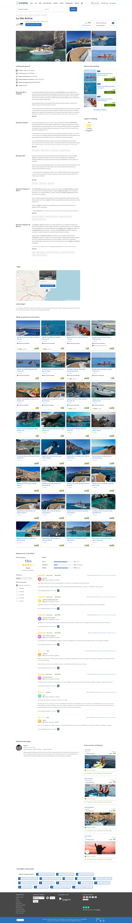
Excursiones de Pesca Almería (61, 887)
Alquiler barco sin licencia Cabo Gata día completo (77, 511)
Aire (36, 3)
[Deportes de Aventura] (22, 3)
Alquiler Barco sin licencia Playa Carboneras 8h (101, 400)
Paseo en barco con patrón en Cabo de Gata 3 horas (53, 400)
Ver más (109, 79)
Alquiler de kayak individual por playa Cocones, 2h (53, 429)
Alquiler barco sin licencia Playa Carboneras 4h (101, 338)
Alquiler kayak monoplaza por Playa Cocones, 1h (27, 429)
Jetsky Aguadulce (89, 807)
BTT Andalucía (43, 183)
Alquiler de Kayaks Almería (46, 874)
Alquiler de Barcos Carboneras (39, 255)
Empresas (105, 3)
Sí (58, 590)
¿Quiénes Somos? (19, 897)
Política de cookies (20, 913)
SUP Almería (69, 878)
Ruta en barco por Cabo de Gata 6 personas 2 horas (102, 457)
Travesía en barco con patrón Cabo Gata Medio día (102, 511)
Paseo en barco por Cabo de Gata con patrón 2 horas (52, 370)
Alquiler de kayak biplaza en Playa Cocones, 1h (102, 370)
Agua (31, 3)
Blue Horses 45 (89, 778)
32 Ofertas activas (86, 25)
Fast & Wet (88, 749)
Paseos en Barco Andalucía (52, 216)
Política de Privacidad (20, 911)
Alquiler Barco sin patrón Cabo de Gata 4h (26, 484)
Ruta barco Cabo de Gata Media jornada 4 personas (76, 370)
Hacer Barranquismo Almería (67, 883)
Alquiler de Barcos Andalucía (53, 252)
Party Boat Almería (42, 887)
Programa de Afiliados (20, 905)
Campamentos (68, 3)
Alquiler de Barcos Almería (68, 252)
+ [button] (17, 272)
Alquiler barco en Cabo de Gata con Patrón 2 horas (102, 429)
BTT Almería (51, 183)
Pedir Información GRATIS (33, 24)
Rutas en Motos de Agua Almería (51, 878)
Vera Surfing (88, 836)
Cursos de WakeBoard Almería (84, 887)
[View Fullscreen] (18, 278)
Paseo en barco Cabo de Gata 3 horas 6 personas (78, 484)
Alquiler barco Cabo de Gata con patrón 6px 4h (26, 539)
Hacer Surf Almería (87, 883)
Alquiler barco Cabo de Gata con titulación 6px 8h (51, 539)
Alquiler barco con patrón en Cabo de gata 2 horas (103, 484)
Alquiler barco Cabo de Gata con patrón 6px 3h (51, 511)
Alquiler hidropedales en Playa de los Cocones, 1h (27, 400)
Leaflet (67, 300)
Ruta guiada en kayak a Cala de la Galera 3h (76, 429)
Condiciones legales (20, 909)
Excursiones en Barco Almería (29, 878)
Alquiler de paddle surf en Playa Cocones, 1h (51, 338)
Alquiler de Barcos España (38, 252)
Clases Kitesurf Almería (84, 878)
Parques (55, 3)
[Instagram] (103, 921)
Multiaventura (47, 3)
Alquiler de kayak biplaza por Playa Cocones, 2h (27, 370)
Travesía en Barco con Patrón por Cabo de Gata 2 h (28, 457)
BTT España (35, 183)
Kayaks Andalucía (45, 150)
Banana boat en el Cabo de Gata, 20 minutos (77, 338)
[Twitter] (100, 921)
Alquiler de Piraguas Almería (29, 883)
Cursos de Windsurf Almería (103, 878)
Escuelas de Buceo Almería (86, 874)
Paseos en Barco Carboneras (39, 219)
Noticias (17, 899)
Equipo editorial (19, 907)
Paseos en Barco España (38, 216)
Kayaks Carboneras (64, 150)
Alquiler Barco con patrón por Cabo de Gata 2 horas (78, 457)
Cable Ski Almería (26, 887)
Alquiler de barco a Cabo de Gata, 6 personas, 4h (77, 400)
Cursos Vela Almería (48, 883)
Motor (61, 3)
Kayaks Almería (54, 150)
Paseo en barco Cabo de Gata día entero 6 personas (101, 539)
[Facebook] (96, 921)
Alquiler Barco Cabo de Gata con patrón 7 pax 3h (26, 511)
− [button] (17, 274)
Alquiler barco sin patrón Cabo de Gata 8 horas (77, 539)
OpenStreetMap (72, 300)
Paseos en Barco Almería (65, 216)
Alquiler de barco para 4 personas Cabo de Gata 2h (51, 457)
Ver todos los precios (100, 110)
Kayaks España (35, 150)
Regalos (77, 3)
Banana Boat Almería (103, 883)
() (113, 25)
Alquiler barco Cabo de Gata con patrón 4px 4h (51, 484)
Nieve (40, 3)
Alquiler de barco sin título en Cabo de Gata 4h (28, 338)
